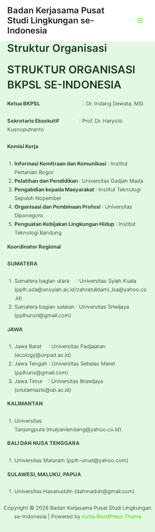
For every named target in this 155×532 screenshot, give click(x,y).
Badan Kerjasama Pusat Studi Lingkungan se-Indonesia (56, 20)
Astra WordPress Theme (111, 516)
